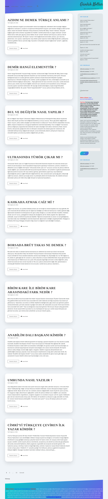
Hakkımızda (29, 6)
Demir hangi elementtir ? (32, 67)
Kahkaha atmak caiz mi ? (31, 202)
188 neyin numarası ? (85, 68)
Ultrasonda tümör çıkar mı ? (35, 157)
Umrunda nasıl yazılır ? (30, 380)
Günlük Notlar (91, 4)
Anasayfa (7, 6)
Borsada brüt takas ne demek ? (37, 245)
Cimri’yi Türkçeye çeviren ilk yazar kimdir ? (89, 58)
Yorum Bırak (25, 48)
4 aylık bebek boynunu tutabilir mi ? (88, 73)
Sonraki (22, 472)
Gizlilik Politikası (14, 6)
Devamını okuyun (14, 49)
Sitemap (7, 478)
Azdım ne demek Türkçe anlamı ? (38, 20)
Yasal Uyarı (22, 6)
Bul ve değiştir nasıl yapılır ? (36, 112)
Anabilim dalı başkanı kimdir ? (37, 335)
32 (16, 472)
